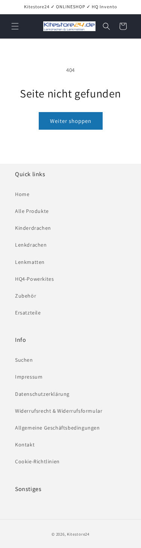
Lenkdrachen (31, 244)
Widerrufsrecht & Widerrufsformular (58, 410)
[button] (15, 26)
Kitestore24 (78, 534)
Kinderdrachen (33, 228)
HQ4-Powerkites (34, 278)
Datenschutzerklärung (42, 394)
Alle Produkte (32, 211)
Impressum (28, 376)
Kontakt (25, 444)
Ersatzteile (28, 312)
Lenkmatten (30, 262)
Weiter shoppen (70, 120)
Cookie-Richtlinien (37, 461)
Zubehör (25, 295)
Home (22, 194)
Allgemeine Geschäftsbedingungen (57, 427)
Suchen (24, 359)
